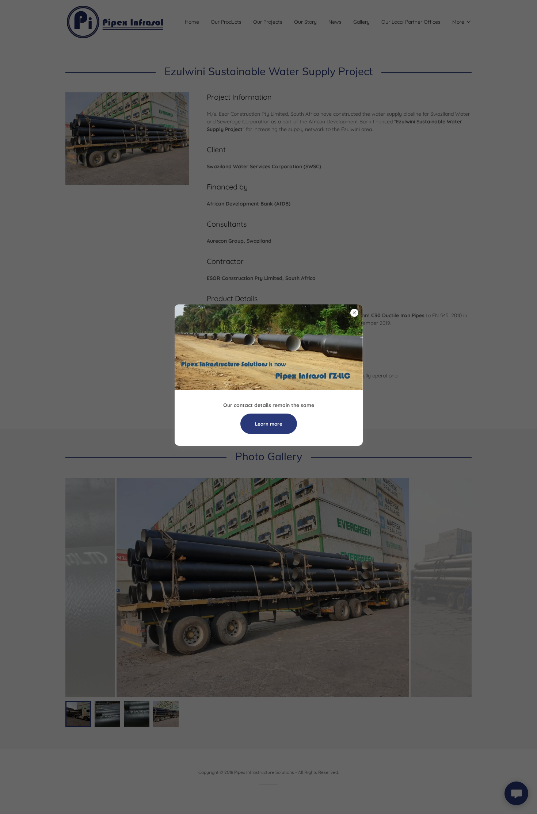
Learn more (268, 424)
